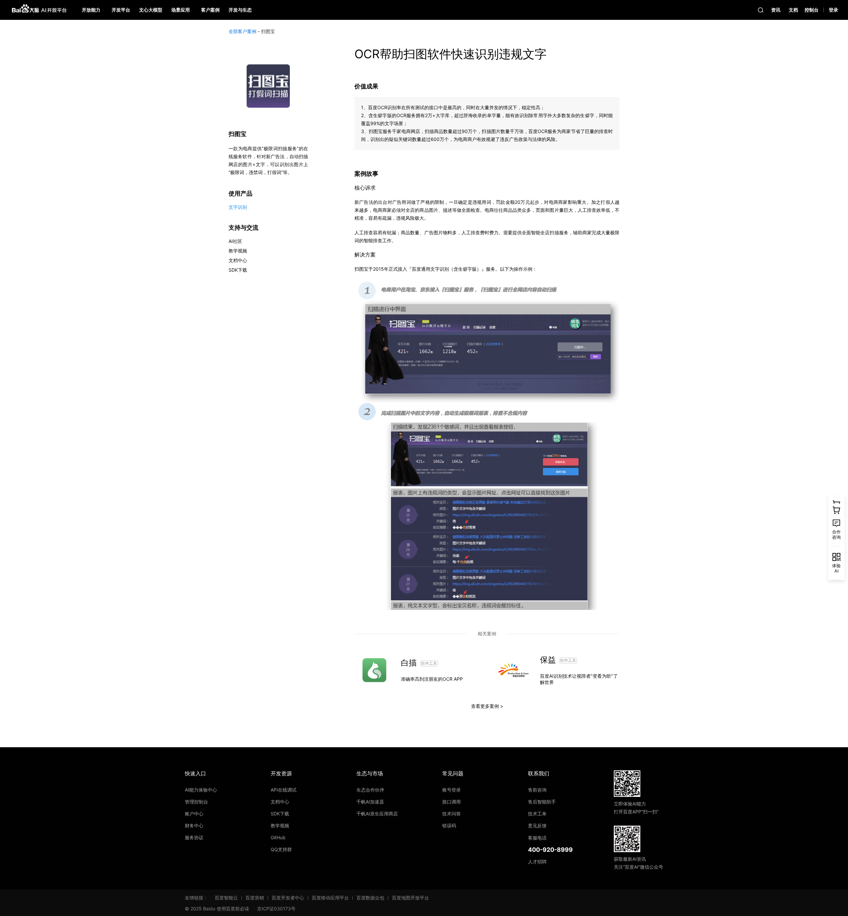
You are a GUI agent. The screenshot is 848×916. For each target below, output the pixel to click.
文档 (793, 10)
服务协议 (194, 837)
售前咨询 (537, 790)
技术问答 (451, 813)
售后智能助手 (542, 801)
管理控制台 (196, 801)
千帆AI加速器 (370, 801)
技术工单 (537, 813)
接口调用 (451, 801)
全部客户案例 (242, 31)
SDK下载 (238, 270)
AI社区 (235, 241)
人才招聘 (537, 861)
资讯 (775, 10)
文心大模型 (150, 10)
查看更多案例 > (487, 706)
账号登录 (451, 790)
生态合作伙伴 (370, 790)
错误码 (449, 825)
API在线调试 (283, 790)
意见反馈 (537, 825)
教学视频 (238, 250)
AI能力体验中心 (201, 790)
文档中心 (238, 260)
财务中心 (194, 825)
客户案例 (210, 10)
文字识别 (238, 207)
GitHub (278, 837)
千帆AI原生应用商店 (377, 813)
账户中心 (194, 813)
